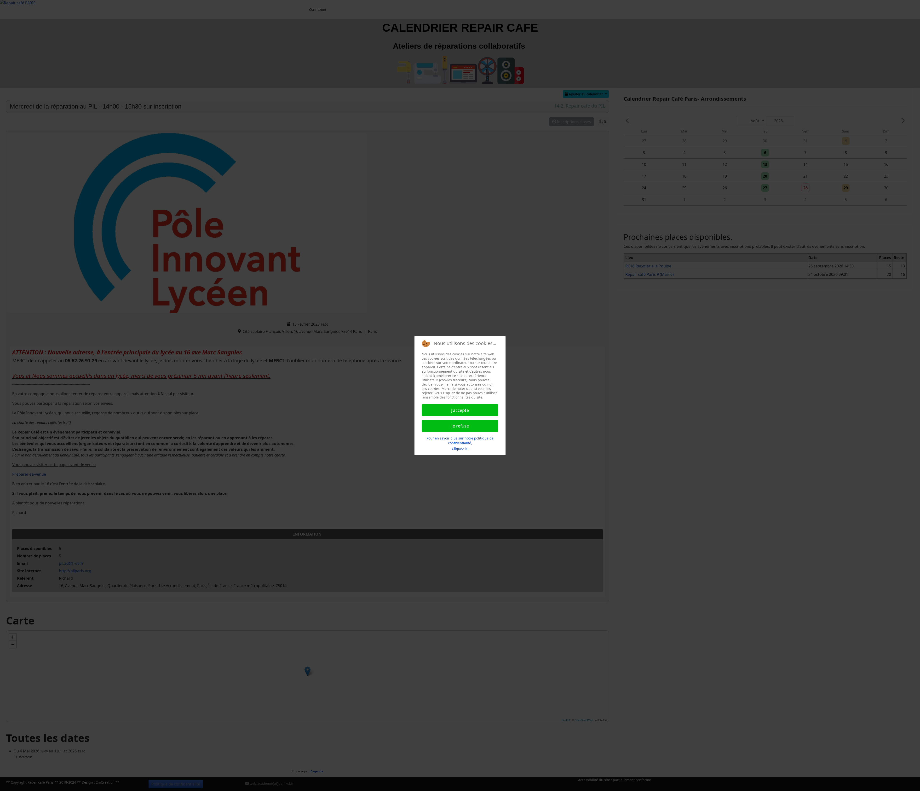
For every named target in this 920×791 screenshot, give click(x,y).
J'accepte (460, 410)
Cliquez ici (460, 448)
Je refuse (460, 426)
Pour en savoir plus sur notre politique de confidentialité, (460, 440)
